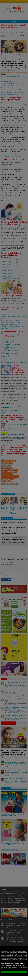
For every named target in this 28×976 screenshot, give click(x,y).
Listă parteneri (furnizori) (5, 969)
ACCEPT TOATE (14, 972)
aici (13, 958)
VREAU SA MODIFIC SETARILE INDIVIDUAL (14, 973)
